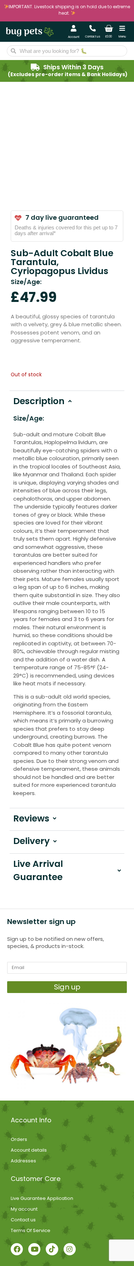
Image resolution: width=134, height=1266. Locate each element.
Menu (122, 37)
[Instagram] (70, 1249)
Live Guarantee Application (42, 1198)
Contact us (92, 37)
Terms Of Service (30, 1230)
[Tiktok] (52, 1249)
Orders (19, 1139)
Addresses (23, 1160)
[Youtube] (34, 1249)
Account (73, 37)
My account (24, 1209)
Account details (29, 1150)
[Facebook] (17, 1249)
